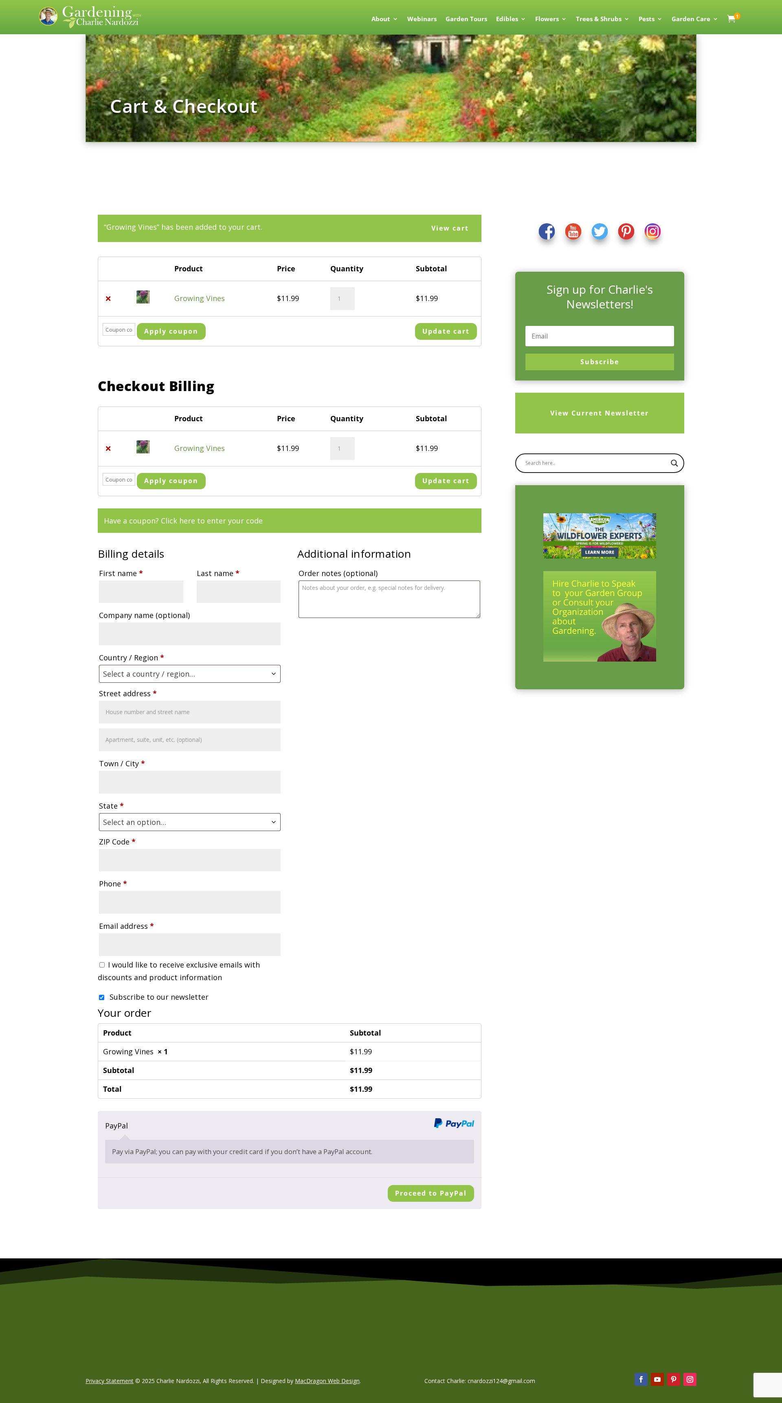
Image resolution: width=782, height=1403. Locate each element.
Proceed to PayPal (431, 1193)
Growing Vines (199, 298)
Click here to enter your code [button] (212, 521)
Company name (144, 615)
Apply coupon (171, 331)
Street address (128, 693)
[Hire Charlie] (599, 616)
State (111, 806)
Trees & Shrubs (599, 19)
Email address (126, 926)
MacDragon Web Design (327, 1381)
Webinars (422, 19)
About (380, 19)
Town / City (122, 763)
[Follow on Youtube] (657, 1379)
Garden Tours (466, 19)
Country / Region (131, 657)
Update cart (446, 331)
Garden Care (691, 19)
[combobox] (190, 674)
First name (121, 573)
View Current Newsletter (599, 413)
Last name (218, 573)
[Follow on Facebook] (641, 1379)
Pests (647, 19)
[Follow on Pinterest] (673, 1379)
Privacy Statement (110, 1381)
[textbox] (189, 673)
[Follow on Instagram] (689, 1379)
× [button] (108, 298)
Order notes (338, 573)
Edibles (507, 19)
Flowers (547, 19)
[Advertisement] (605, 770)
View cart (450, 228)
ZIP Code (117, 842)
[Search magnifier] (674, 463)
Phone (113, 883)
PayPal (116, 1125)
